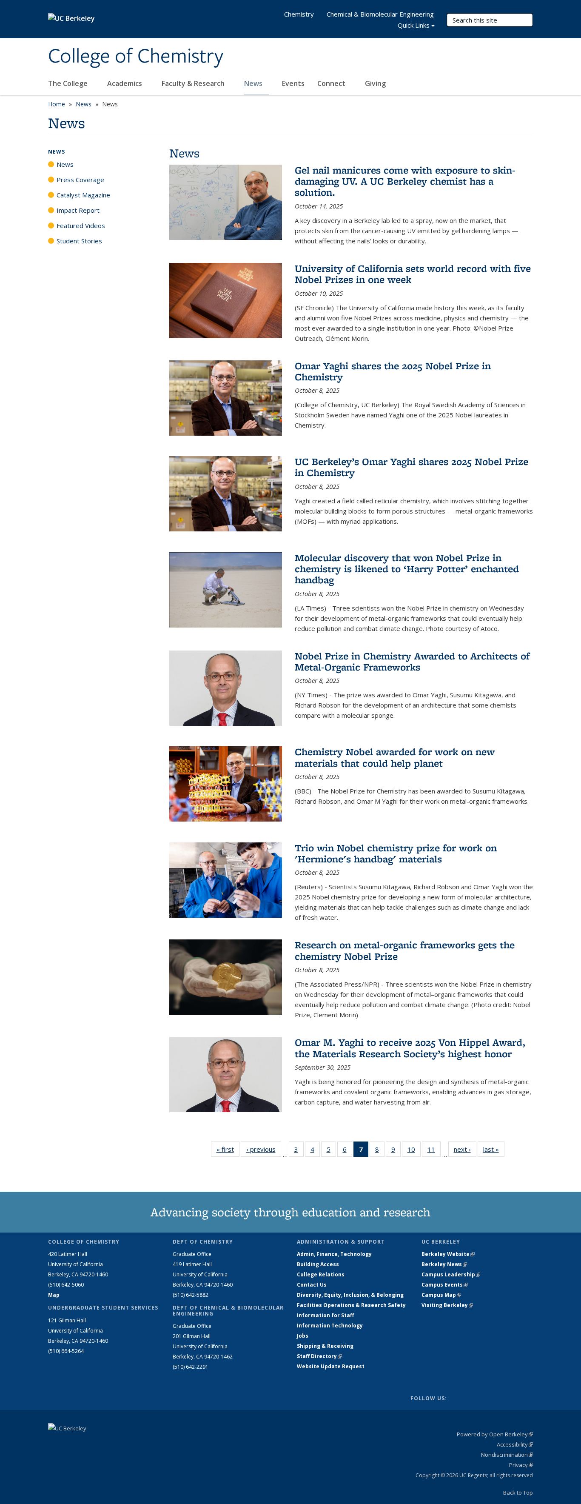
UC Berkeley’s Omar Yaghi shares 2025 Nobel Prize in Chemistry (411, 467)
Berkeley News (444, 1264)
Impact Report (78, 210)
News (254, 83)
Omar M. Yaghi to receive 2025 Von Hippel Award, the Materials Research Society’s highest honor (410, 1048)
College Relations (321, 1274)
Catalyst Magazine (83, 195)
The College (68, 83)
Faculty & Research (194, 83)
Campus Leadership (451, 1274)
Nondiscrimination (507, 1454)
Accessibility (515, 1444)
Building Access (318, 1264)
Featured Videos (81, 225)
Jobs (302, 1335)
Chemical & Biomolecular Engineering (380, 14)
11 (434, 1151)
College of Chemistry (135, 56)
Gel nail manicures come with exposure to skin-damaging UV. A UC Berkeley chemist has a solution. (405, 181)
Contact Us (312, 1284)
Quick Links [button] (414, 25)
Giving (375, 83)
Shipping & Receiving (325, 1346)
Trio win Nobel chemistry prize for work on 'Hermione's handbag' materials (396, 853)
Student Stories (79, 241)
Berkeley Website (448, 1254)
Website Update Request (331, 1366)
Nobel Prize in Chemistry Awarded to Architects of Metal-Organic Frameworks (412, 661)
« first (227, 1149)
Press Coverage (80, 179)
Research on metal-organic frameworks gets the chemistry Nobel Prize (405, 950)
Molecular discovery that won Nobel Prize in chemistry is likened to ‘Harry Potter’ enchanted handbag (407, 569)
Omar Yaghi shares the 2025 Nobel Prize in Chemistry (393, 371)
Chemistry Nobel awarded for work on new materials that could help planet (395, 757)
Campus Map (441, 1295)
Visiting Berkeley (447, 1305)
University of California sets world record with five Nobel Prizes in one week (413, 274)
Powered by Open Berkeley (495, 1434)
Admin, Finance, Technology (334, 1254)
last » (493, 1149)
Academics (125, 83)
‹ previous (263, 1149)
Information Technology (330, 1325)
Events (293, 83)
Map (54, 1295)
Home (56, 104)
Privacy (521, 1465)
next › (465, 1149)
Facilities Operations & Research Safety (351, 1305)
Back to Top (518, 1492)
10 (414, 1151)
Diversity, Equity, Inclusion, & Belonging (350, 1295)
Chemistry (299, 14)
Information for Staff (325, 1315)
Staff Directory (319, 1356)
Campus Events (445, 1284)
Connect (332, 83)
